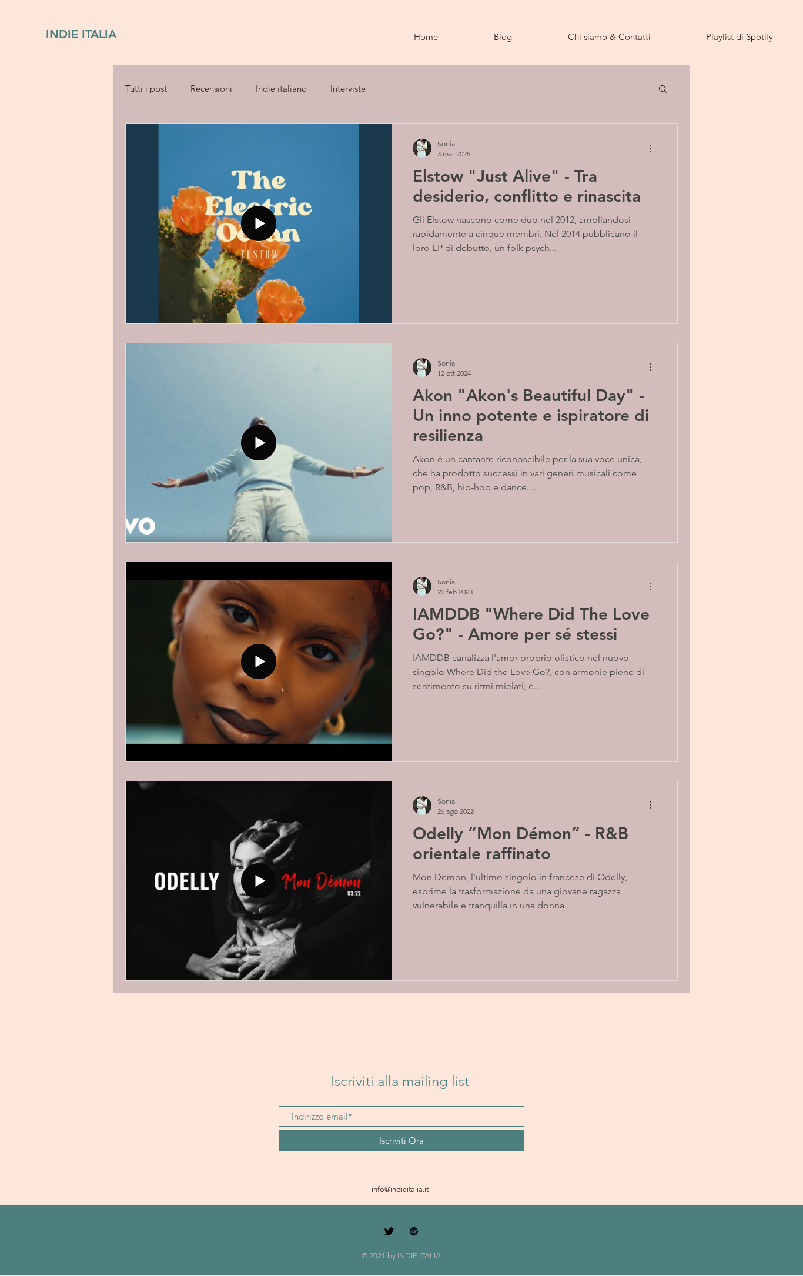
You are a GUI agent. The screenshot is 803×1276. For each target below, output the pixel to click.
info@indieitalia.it (400, 1189)
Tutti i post (146, 88)
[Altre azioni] (654, 148)
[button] (662, 89)
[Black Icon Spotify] (413, 1231)
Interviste (348, 88)
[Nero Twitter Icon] (389, 1231)
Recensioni (211, 88)
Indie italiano (281, 88)
